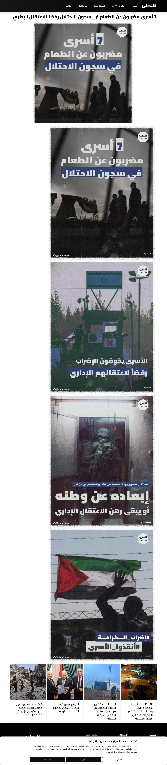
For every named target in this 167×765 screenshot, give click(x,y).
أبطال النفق (83, 5)
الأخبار (135, 5)
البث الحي (68, 5)
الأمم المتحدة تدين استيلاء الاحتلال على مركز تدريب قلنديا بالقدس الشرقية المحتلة (104, 711)
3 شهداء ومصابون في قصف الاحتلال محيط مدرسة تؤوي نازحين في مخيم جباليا (29, 710)
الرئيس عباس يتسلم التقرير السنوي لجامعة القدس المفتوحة (66, 708)
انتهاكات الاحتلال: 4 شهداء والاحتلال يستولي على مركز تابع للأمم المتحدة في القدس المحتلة (140, 711)
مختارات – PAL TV (118, 5)
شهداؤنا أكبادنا (99, 5)
